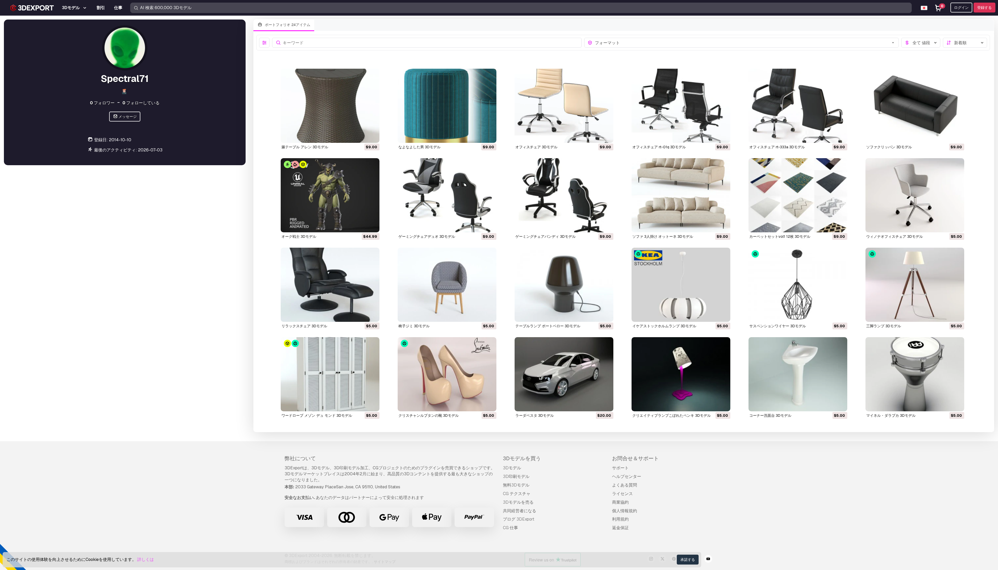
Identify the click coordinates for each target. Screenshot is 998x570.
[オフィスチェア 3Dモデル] (564, 106)
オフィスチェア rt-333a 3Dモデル (777, 147)
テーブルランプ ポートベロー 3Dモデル (547, 326)
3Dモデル (512, 468)
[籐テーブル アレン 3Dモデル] (330, 106)
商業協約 (620, 502)
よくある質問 (624, 485)
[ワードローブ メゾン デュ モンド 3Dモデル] (330, 374)
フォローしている (141, 103)
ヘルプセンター (626, 476)
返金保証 (620, 527)
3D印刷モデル (516, 476)
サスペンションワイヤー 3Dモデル (777, 326)
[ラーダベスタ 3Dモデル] (564, 374)
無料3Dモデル (516, 485)
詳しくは (145, 559)
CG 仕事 (510, 527)
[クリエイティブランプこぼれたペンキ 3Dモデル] (681, 374)
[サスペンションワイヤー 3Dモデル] (797, 285)
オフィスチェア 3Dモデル (536, 147)
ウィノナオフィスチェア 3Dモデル (894, 236)
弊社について (300, 458)
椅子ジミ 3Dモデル (414, 326)
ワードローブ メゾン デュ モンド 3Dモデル (316, 415)
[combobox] (745, 42)
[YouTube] (708, 559)
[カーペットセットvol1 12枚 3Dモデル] (797, 195)
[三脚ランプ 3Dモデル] (914, 285)
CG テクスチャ (516, 493)
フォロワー (102, 103)
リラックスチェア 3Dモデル (304, 326)
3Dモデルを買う (522, 458)
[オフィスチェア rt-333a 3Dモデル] (797, 106)
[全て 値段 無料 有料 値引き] (920, 43)
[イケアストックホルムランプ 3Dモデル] (681, 285)
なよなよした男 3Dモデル (419, 147)
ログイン (961, 7)
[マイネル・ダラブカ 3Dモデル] (914, 374)
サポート (620, 468)
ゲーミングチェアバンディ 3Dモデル (545, 236)
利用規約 (620, 519)
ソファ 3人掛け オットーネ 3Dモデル (662, 236)
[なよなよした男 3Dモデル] (447, 106)
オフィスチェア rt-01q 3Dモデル (659, 147)
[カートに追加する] (361, 135)
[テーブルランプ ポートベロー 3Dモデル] (564, 285)
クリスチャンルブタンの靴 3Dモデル (428, 415)
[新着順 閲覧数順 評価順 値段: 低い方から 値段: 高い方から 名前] (965, 43)
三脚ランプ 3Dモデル (883, 326)
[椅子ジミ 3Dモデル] (447, 285)
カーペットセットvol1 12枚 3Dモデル (779, 236)
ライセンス (622, 493)
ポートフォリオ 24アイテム (287, 24)
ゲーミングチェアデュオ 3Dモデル (426, 236)
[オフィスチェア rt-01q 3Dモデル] (681, 106)
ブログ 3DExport (518, 519)
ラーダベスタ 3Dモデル (534, 415)
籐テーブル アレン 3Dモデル (304, 147)
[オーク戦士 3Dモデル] (330, 195)
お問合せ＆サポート (635, 458)
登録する (984, 7)
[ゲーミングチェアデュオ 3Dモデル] (447, 195)
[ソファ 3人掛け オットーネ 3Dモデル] (681, 195)
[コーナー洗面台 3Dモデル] (797, 374)
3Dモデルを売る (518, 502)
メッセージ (127, 116)
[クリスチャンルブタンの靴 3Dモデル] (447, 374)
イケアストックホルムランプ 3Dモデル (664, 326)
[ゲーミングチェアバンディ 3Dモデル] (564, 195)
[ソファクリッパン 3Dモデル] (914, 106)
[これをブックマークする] (372, 135)
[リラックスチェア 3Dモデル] (330, 285)
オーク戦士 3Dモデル (298, 236)
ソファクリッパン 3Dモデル (889, 147)
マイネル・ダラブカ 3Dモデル (891, 415)
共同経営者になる (519, 511)
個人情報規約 (624, 511)
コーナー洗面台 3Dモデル (770, 415)
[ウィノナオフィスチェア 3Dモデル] (914, 195)
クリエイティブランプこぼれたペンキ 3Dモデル (671, 415)
